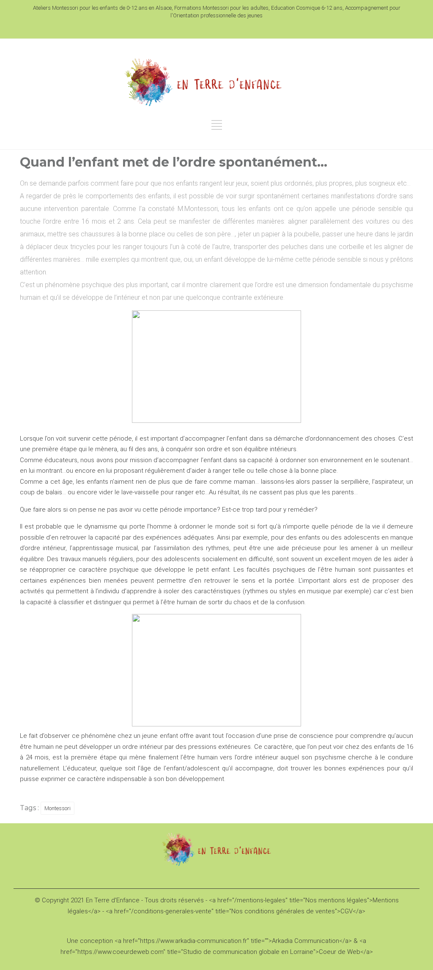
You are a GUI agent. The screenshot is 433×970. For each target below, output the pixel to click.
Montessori (57, 808)
